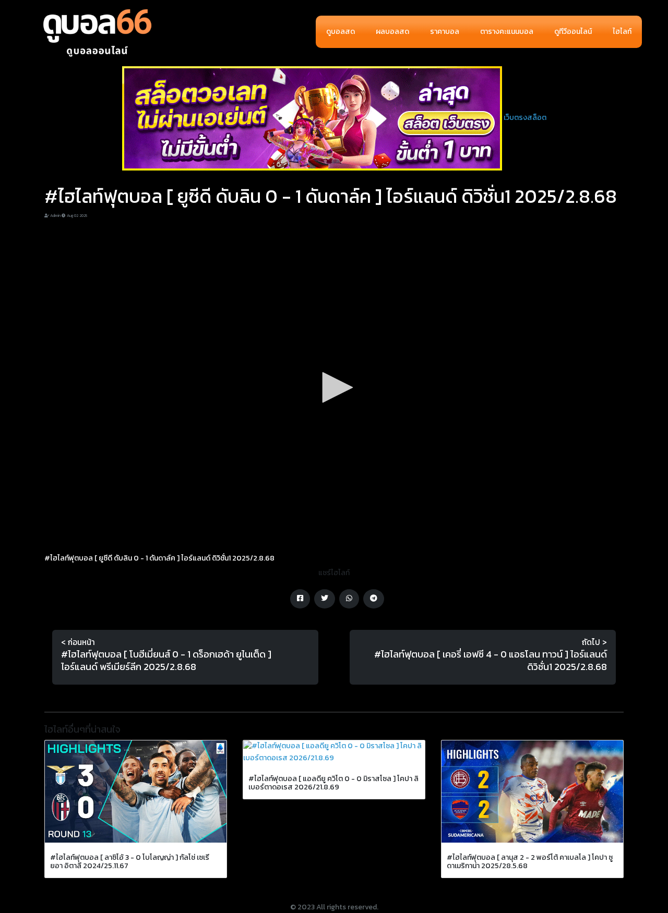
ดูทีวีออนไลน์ (573, 31)
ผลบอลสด (392, 31)
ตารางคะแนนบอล (506, 31)
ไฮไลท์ (622, 31)
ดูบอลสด (340, 31)
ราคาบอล (444, 31)
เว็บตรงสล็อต (525, 117)
